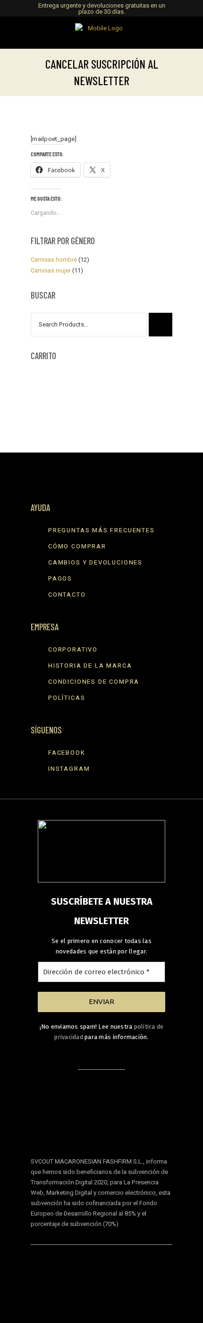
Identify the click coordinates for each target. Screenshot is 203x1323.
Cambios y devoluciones (95, 562)
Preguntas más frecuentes (101, 530)
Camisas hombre (54, 259)
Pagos (60, 578)
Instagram (69, 768)
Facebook (66, 752)
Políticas (66, 697)
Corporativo (73, 649)
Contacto (67, 594)
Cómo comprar (77, 546)
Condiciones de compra (93, 681)
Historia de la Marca (90, 665)
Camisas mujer (51, 270)
